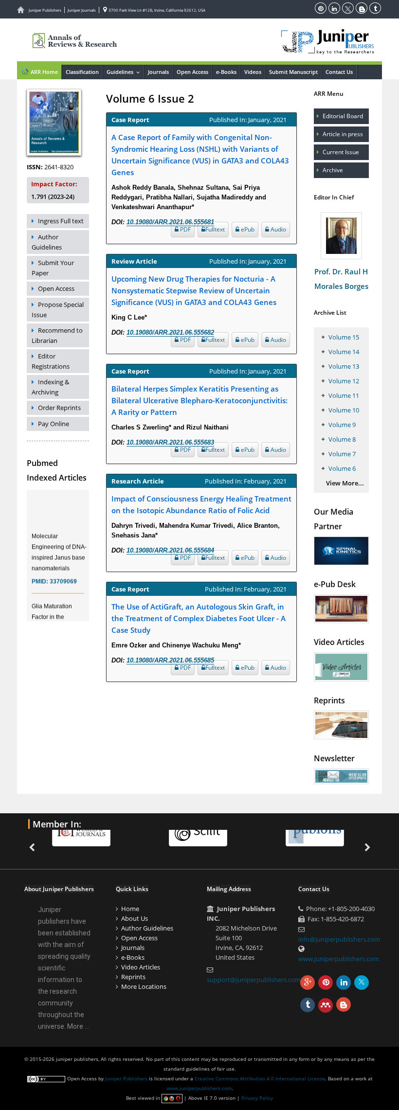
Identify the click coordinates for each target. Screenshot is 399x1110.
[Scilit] (198, 831)
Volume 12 (343, 380)
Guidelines (125, 71)
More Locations (143, 986)
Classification (82, 71)
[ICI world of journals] (81, 831)
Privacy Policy (257, 1097)
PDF (185, 229)
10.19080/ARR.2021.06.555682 (170, 332)
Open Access (192, 71)
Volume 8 (342, 439)
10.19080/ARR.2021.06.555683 (170, 442)
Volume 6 (342, 468)
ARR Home (43, 71)
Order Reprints (59, 407)
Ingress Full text (61, 220)
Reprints (133, 976)
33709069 (63, 576)
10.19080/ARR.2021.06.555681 (170, 222)
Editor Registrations (51, 361)
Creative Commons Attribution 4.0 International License (260, 1078)
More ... (78, 1026)
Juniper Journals (82, 10)
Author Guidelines (47, 242)
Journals (158, 71)
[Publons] (315, 831)
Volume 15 (343, 337)
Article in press (343, 134)
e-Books (226, 71)
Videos (252, 71)
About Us (134, 918)
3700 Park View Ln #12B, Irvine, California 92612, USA (156, 10)
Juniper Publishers (45, 10)
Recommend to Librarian (57, 335)
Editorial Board (343, 116)
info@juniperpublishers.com (339, 939)
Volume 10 (343, 410)
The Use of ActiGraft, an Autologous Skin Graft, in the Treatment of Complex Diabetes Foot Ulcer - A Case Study (198, 618)
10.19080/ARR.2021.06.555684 (170, 550)
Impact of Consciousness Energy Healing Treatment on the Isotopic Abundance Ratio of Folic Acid (201, 504)
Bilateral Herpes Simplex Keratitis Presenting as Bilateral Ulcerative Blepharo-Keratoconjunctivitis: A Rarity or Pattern (199, 400)
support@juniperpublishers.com (254, 979)
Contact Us (339, 71)
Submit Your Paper (53, 267)
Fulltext (215, 229)
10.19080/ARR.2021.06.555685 (170, 660)
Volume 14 (343, 351)
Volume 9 (342, 424)
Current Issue (341, 152)
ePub (246, 229)
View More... (345, 483)
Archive (333, 170)
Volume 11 (343, 395)
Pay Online (53, 423)
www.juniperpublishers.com (338, 958)
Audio (277, 229)
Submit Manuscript (293, 71)
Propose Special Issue (58, 309)
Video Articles (140, 967)
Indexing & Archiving (50, 386)
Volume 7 (342, 453)
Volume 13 (343, 366)
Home (130, 908)
